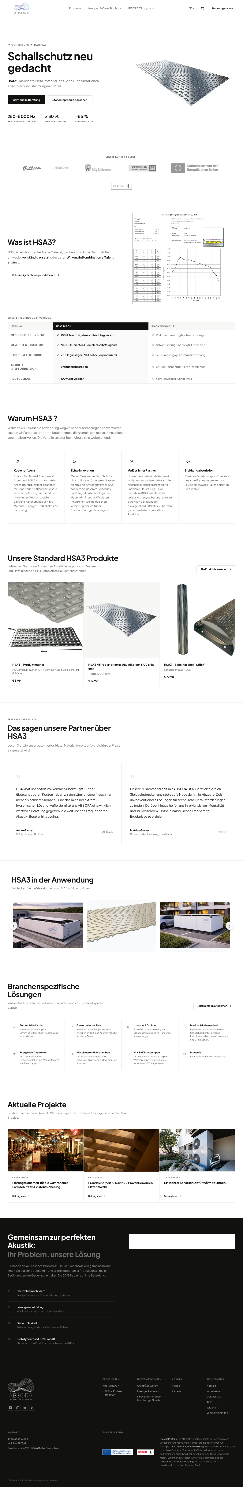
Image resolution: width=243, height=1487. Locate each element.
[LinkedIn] (10, 1408)
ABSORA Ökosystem (140, 8)
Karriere (176, 1391)
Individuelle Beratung (26, 99)
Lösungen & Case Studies (103, 8)
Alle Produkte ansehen (213, 569)
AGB (209, 1402)
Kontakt (211, 1385)
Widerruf (212, 1407)
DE (190, 8)
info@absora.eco (18, 1438)
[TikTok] (32, 1408)
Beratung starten (222, 8)
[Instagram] (18, 1408)
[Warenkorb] (202, 8)
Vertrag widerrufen (217, 1412)
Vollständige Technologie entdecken (33, 275)
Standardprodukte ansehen (69, 99)
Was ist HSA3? (111, 1385)
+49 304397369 (17, 1443)
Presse (176, 1385)
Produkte (75, 8)
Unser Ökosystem (147, 1385)
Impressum (213, 1391)
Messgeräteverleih (148, 1391)
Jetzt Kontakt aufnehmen (212, 1005)
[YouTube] (25, 1408)
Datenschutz (214, 1396)
